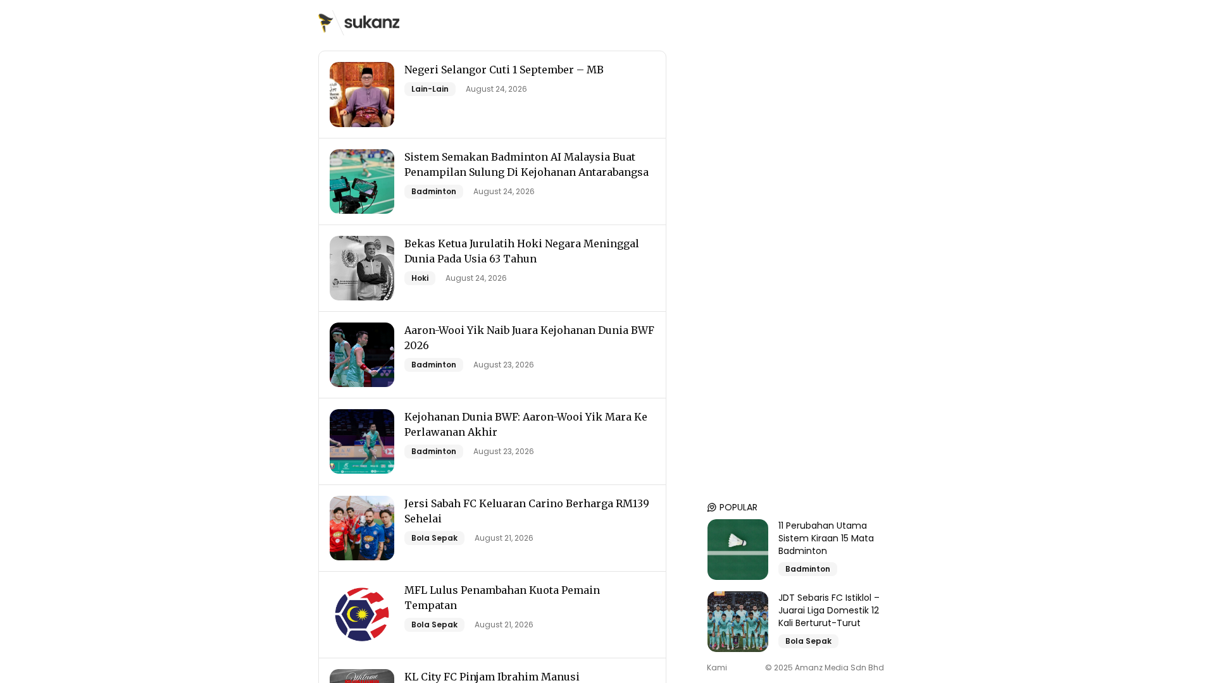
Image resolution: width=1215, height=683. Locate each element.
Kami (717, 668)
